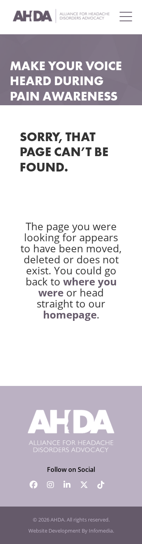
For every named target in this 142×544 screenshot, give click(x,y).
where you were (77, 287)
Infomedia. (101, 530)
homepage (70, 314)
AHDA (57, 519)
